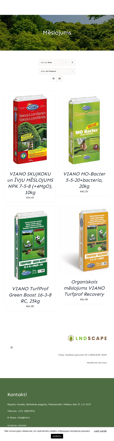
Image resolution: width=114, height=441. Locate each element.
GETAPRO (22, 425)
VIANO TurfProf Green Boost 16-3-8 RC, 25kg (30, 295)
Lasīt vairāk (100, 431)
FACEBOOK (12, 425)
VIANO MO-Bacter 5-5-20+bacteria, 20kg (84, 180)
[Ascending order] (72, 62)
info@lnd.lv (24, 417)
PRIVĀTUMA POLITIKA (97, 363)
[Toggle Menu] (107, 7)
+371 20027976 (26, 411)
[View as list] (59, 78)
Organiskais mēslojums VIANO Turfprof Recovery (84, 288)
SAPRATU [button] (57, 436)
